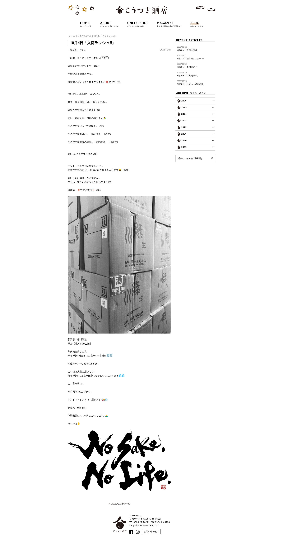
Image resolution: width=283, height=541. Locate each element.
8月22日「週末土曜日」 (188, 48)
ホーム (72, 36)
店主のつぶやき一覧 (120, 503)
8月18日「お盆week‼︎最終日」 (191, 82)
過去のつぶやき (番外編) (190, 158)
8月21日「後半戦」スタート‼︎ (190, 57)
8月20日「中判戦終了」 (188, 65)
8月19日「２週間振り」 (188, 74)
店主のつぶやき (84, 36)
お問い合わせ (150, 531)
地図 (158, 518)
